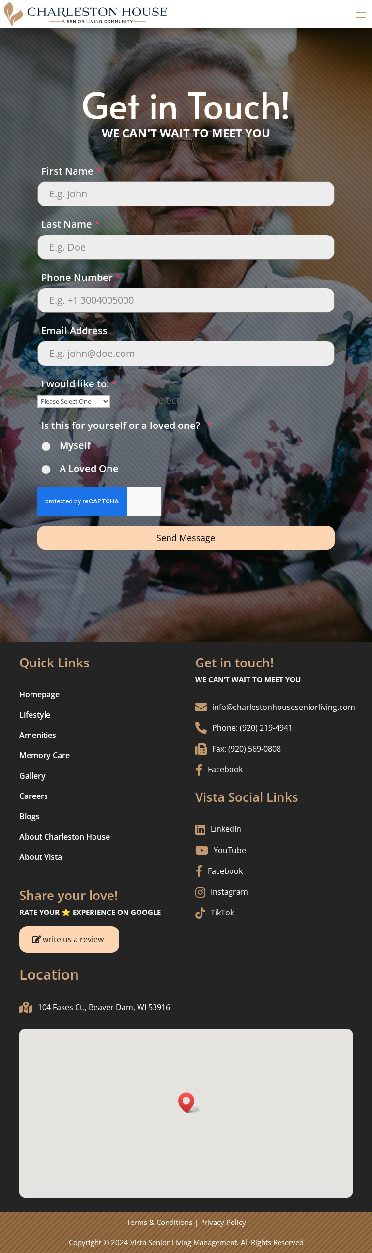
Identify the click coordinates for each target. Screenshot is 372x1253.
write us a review (73, 939)
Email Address (74, 330)
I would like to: (79, 383)
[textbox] (161, 400)
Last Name (70, 224)
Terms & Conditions (159, 1222)
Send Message (185, 538)
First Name (71, 170)
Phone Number (81, 277)
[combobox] (161, 400)
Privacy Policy (223, 1222)
